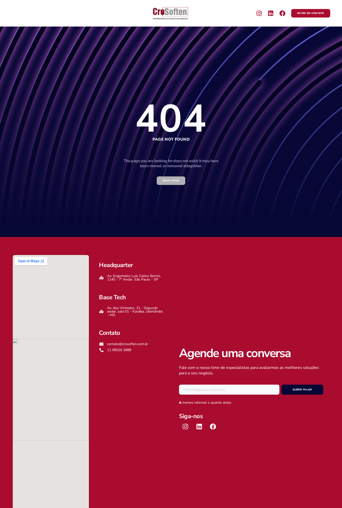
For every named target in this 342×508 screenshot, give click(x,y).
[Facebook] (282, 13)
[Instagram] (259, 13)
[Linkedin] (270, 13)
